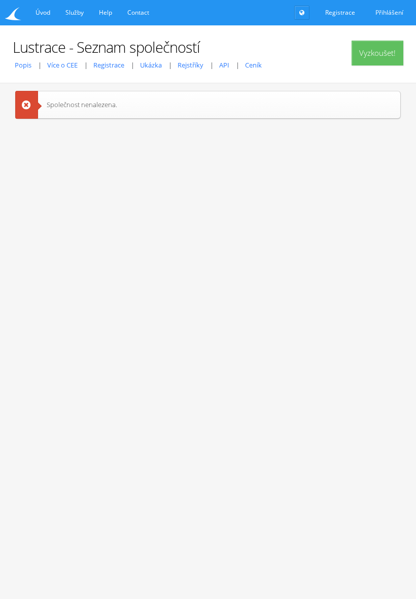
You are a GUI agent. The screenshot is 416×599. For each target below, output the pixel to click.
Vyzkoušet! (377, 53)
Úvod (43, 12)
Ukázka (151, 65)
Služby (74, 12)
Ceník (253, 65)
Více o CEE (62, 65)
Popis (23, 65)
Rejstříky (190, 65)
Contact (138, 12)
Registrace (108, 65)
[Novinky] (301, 13)
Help (105, 12)
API (224, 65)
